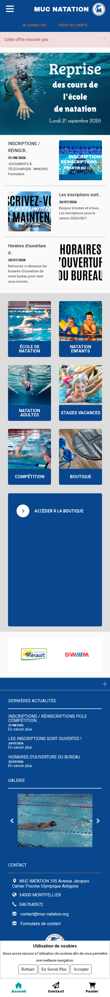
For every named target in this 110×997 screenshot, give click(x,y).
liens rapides (18, 683)
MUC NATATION (61, 9)
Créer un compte (73, 25)
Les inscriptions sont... (80, 194)
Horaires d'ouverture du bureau (44, 757)
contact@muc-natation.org (44, 914)
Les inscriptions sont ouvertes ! (45, 738)
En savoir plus (20, 729)
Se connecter (34, 25)
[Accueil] (101, 9)
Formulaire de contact (40, 923)
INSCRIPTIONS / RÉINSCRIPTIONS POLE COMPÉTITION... (47, 718)
